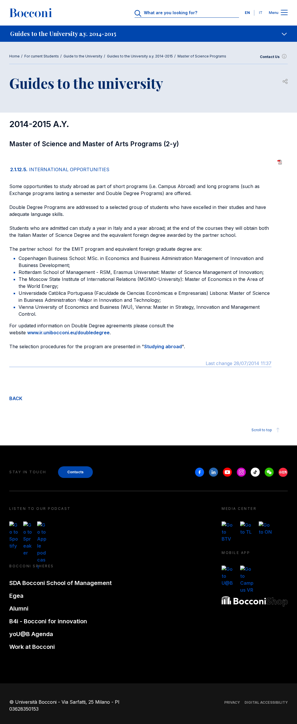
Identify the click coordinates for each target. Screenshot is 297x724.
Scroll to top (261, 430)
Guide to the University (83, 56)
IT (260, 12)
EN (247, 12)
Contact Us (270, 57)
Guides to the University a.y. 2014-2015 (140, 56)
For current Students (41, 56)
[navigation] (148, 34)
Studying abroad (163, 346)
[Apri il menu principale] (284, 13)
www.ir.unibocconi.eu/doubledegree (68, 332)
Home (14, 56)
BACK (15, 398)
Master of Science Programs (202, 56)
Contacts (75, 472)
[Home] (30, 13)
